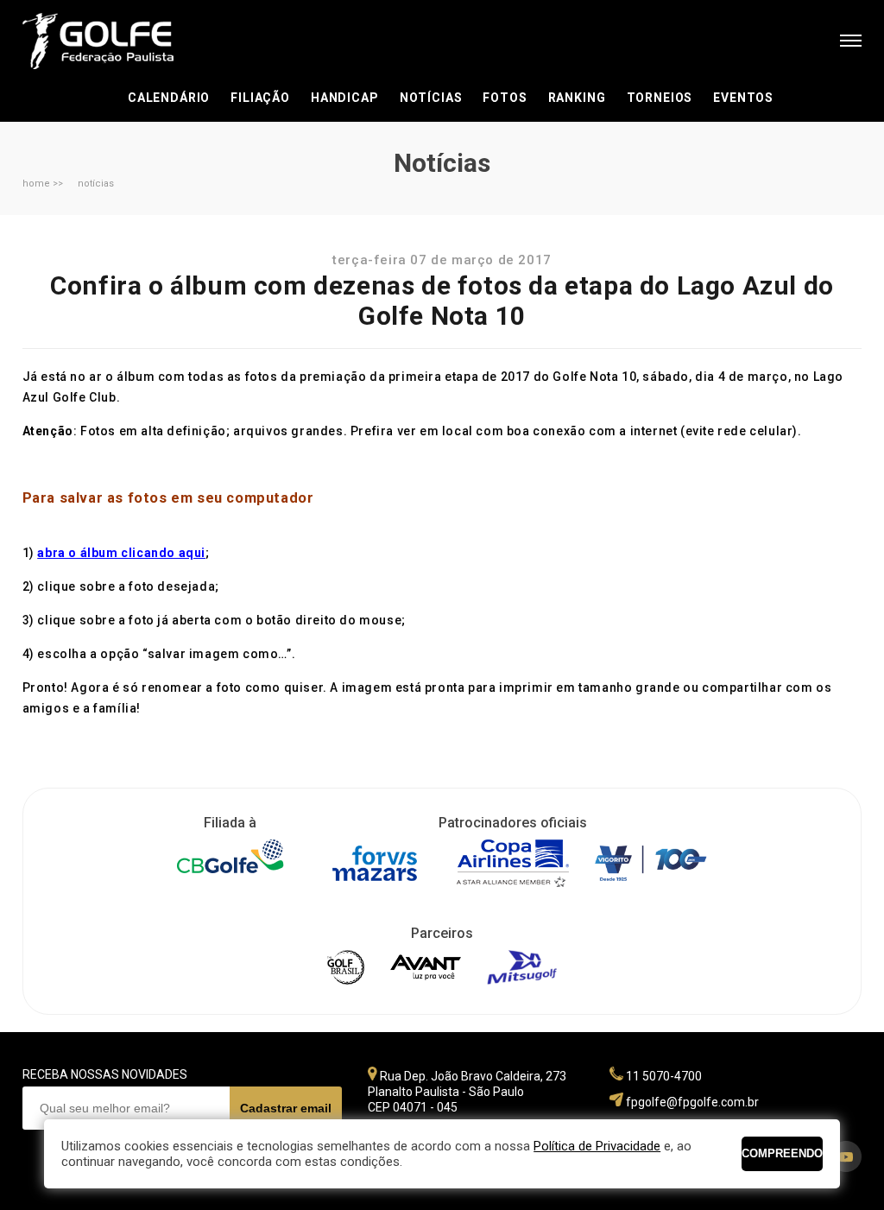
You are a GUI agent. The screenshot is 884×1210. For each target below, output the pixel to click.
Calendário (169, 98)
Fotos (505, 98)
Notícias (431, 98)
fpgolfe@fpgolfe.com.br (692, 1102)
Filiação (260, 98)
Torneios (660, 98)
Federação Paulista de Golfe (115, 41)
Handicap (345, 98)
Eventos (743, 98)
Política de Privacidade (597, 1146)
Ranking (577, 98)
